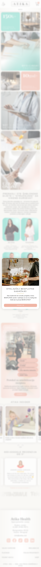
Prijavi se (20, 305)
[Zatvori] (36, 261)
